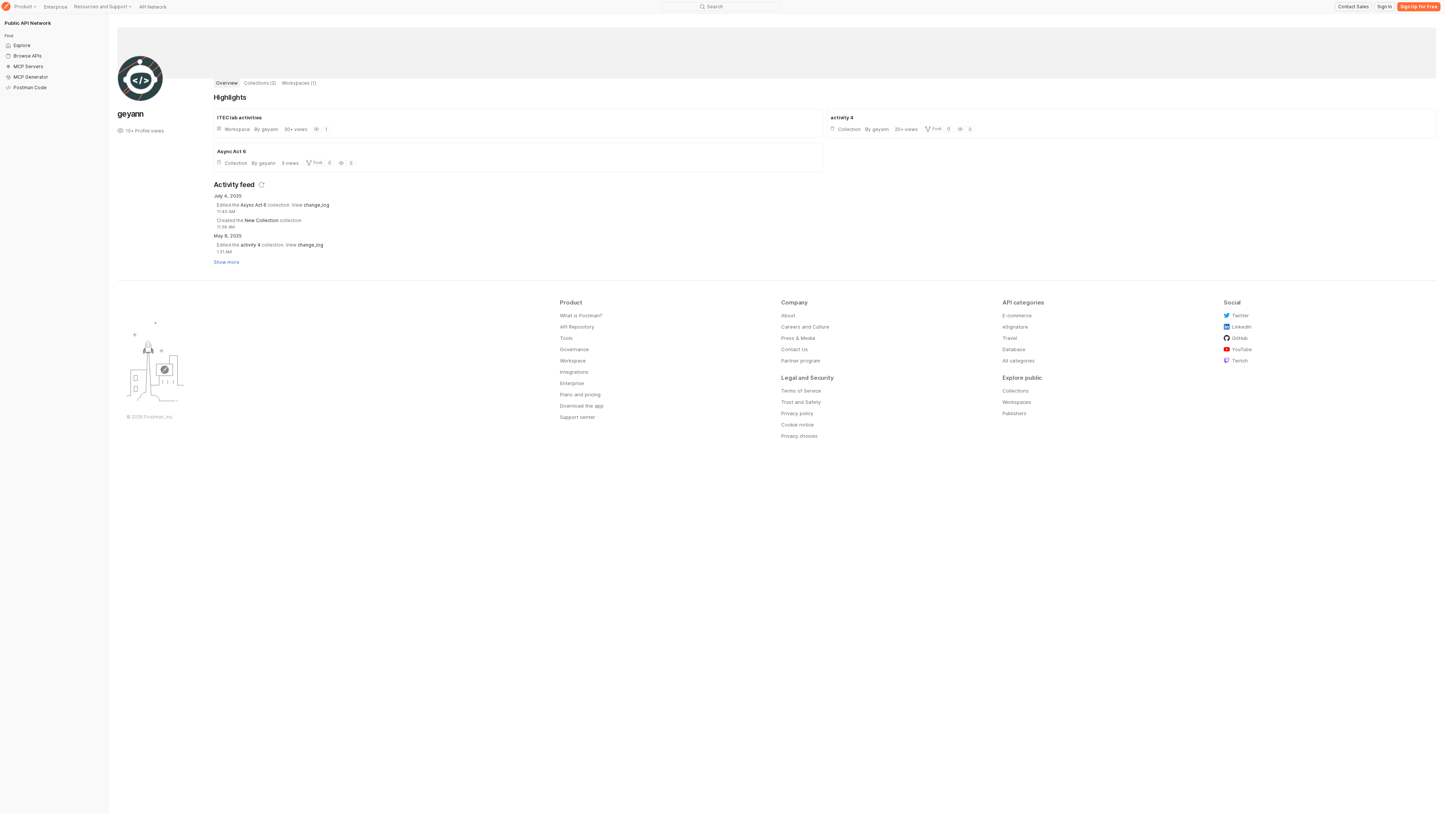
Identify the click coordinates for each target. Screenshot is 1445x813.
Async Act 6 (253, 205)
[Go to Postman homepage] (6, 7)
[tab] (227, 83)
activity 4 (250, 245)
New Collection (261, 220)
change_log (316, 205)
